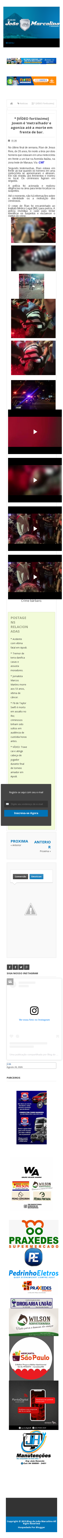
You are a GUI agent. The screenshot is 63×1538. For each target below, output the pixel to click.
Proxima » (45, 851)
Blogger (40, 1527)
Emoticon (36, 876)
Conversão (20, 876)
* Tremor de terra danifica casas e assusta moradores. (18, 662)
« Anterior (16, 845)
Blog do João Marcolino (40, 1521)
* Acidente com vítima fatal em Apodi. (19, 643)
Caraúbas (12, 1070)
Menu (11, 42)
